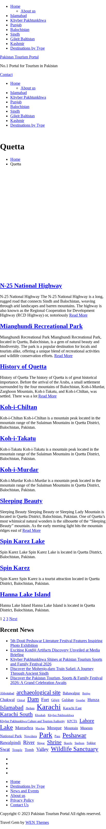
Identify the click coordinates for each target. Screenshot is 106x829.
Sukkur (91, 743)
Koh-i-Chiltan (18, 407)
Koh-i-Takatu (18, 438)
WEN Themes (37, 822)
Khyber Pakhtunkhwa (28, 20)
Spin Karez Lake (22, 541)
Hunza (93, 699)
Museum (86, 728)
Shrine (54, 742)
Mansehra (24, 727)
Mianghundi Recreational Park (41, 326)
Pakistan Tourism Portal (19, 57)
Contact (6, 74)
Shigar (41, 742)
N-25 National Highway (31, 285)
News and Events (24, 791)
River (29, 742)
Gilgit (55, 700)
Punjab (16, 25)
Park (45, 735)
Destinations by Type (27, 48)
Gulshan (68, 700)
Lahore (87, 720)
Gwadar (80, 700)
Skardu (68, 743)
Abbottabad (7, 693)
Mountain (71, 728)
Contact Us (19, 805)
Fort (45, 699)
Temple (17, 750)
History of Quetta (23, 366)
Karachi (49, 707)
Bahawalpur (71, 693)
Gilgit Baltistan (22, 39)
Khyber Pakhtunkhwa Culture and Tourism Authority (32, 721)
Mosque (54, 727)
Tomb (29, 750)
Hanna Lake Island (25, 594)
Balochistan (19, 29)
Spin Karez (15, 567)
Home (15, 6)
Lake (6, 727)
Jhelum (30, 708)
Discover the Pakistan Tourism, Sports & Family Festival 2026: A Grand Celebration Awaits (56, 680)
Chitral (21, 700)
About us (28, 11)
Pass (57, 736)
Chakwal (7, 699)
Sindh (15, 34)
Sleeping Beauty (21, 500)
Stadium (79, 742)
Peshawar (74, 735)
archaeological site (38, 692)
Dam (33, 699)
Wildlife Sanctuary (74, 749)
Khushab (40, 715)
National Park (11, 736)
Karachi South (16, 714)
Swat (5, 749)
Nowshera (30, 736)
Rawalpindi (10, 742)
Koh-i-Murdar (19, 469)
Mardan (40, 728)
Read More (78, 315)
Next (13, 619)
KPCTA (72, 721)
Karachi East (72, 708)
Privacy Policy (22, 800)
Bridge (86, 693)
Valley (42, 749)
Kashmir (17, 43)
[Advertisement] (53, 224)
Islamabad (18, 15)
